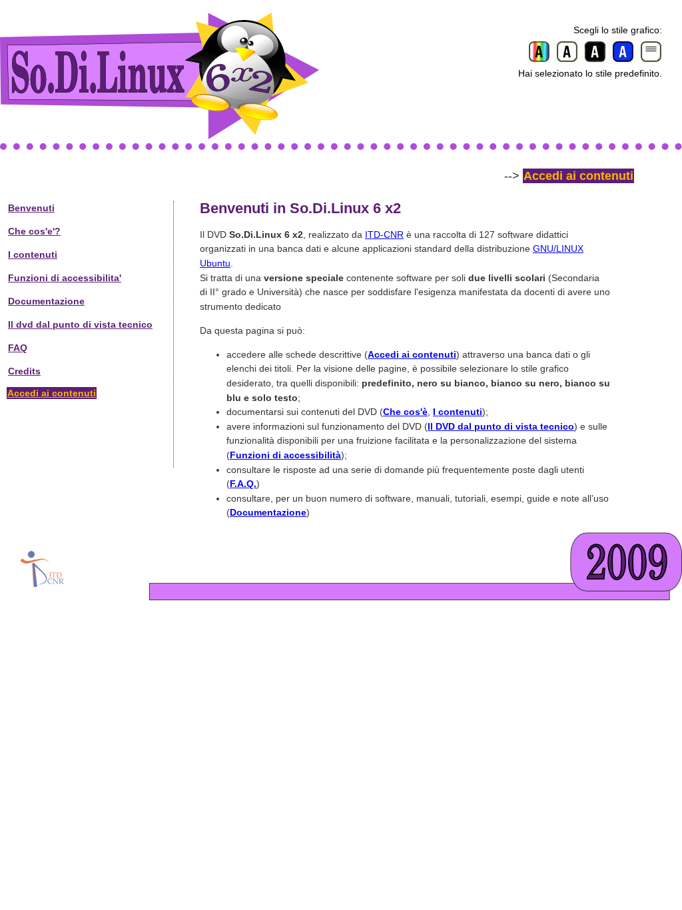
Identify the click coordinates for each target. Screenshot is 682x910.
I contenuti (32, 254)
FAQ (17, 347)
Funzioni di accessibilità (285, 455)
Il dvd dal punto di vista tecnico (80, 324)
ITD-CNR (384, 234)
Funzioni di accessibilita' (64, 277)
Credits (24, 371)
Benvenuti (31, 208)
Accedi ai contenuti (578, 176)
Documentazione (46, 301)
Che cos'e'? (34, 231)
